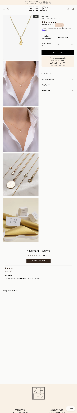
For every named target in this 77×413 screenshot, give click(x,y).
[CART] (72, 8)
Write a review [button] (38, 261)
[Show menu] (4, 8)
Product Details (47, 74)
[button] (47, 22)
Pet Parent (45, 16)
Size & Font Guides (48, 79)
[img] (9, 268)
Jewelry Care (46, 90)
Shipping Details (47, 85)
